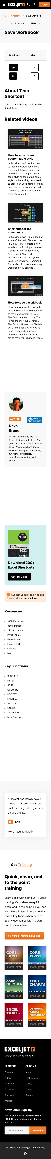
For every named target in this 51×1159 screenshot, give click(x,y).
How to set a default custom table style (22, 156)
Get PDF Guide (19, 576)
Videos (8, 1078)
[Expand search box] (28, 4)
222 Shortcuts (15, 630)
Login (45, 4)
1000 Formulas (15, 621)
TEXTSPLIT (13, 712)
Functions (9, 1083)
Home (6, 15)
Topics (29, 1083)
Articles (8, 1100)
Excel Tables (14, 639)
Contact (29, 1089)
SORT (10, 685)
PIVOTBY (12, 694)
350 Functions (15, 625)
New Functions (15, 717)
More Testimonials (19, 831)
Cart (35, 4)
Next (33, 23)
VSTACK (11, 703)
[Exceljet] (20, 1052)
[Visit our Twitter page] (25, 1153)
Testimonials (32, 1078)
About (28, 1072)
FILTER (10, 680)
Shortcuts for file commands (19, 230)
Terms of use (38, 1147)
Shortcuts (16, 15)
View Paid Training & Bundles (24, 935)
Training (25, 865)
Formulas (9, 1089)
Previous (19, 23)
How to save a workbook (25, 302)
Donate (29, 1095)
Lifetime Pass (30, 598)
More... (11, 653)
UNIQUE (11, 708)
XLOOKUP (12, 676)
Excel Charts (14, 644)
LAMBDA (12, 698)
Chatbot (11, 648)
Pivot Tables (14, 634)
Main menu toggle (4, 4)
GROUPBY (12, 689)
